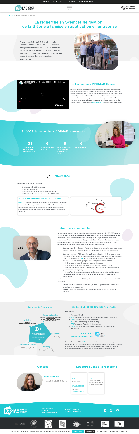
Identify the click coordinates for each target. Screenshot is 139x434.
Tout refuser (90, 431)
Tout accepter (78, 431)
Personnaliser (102, 431)
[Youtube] (117, 410)
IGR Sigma (85, 342)
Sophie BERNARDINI (78, 391)
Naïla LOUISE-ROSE (78, 386)
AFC (72, 324)
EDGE (90, 378)
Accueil (11, 16)
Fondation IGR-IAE (98, 102)
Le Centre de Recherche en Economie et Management (39, 199)
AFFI (72, 319)
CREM (73, 378)
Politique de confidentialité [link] (119, 431)
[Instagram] (111, 410)
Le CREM (21, 203)
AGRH (73, 317)
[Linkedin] (104, 410)
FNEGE (73, 326)
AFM (72, 322)
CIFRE (81, 258)
